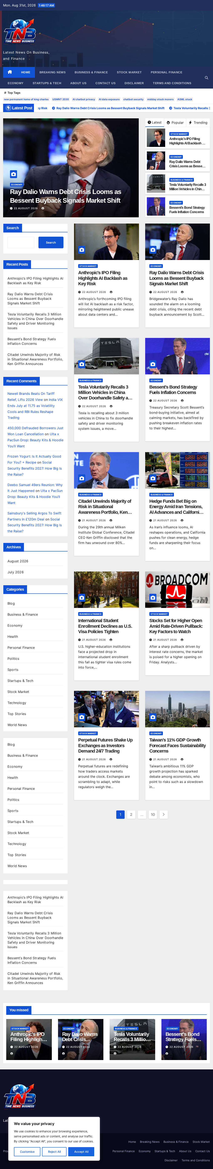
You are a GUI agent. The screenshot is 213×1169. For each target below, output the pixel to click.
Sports (12, 670)
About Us (78, 83)
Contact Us (105, 83)
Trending (200, 122)
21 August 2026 (94, 520)
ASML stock (184, 99)
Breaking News (53, 72)
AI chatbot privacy (84, 99)
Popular (177, 122)
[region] (54, 1139)
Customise (27, 1151)
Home (25, 72)
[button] (206, 78)
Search (12, 228)
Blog (11, 603)
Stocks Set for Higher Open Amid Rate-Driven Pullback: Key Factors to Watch (176, 626)
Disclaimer (134, 83)
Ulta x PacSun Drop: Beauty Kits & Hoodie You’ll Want (35, 440)
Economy (16, 83)
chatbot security (133, 99)
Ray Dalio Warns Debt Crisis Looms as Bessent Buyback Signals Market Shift (30, 298)
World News (17, 725)
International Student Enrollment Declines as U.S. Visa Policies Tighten (105, 626)
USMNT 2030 (60, 99)
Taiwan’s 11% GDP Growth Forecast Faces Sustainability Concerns (177, 745)
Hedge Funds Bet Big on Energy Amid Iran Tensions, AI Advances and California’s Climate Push (176, 509)
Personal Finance (166, 72)
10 (153, 814)
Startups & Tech (47, 83)
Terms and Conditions (172, 83)
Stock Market (129, 72)
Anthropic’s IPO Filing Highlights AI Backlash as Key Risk (187, 143)
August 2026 (17, 561)
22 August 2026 (26, 208)
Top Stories (16, 714)
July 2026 (15, 572)
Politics (13, 658)
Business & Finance (91, 72)
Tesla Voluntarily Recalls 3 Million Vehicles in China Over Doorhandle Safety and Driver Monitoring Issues (70, 200)
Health (12, 636)
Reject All (54, 1151)
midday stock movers (160, 99)
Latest (157, 122)
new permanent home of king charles (26, 99)
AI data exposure (109, 99)
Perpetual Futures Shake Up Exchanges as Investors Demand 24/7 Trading (105, 745)
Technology (16, 703)
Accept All (81, 1151)
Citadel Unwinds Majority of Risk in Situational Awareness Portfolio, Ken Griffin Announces (35, 359)
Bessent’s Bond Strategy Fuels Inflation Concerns (173, 389)
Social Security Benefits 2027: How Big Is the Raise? (34, 468)
